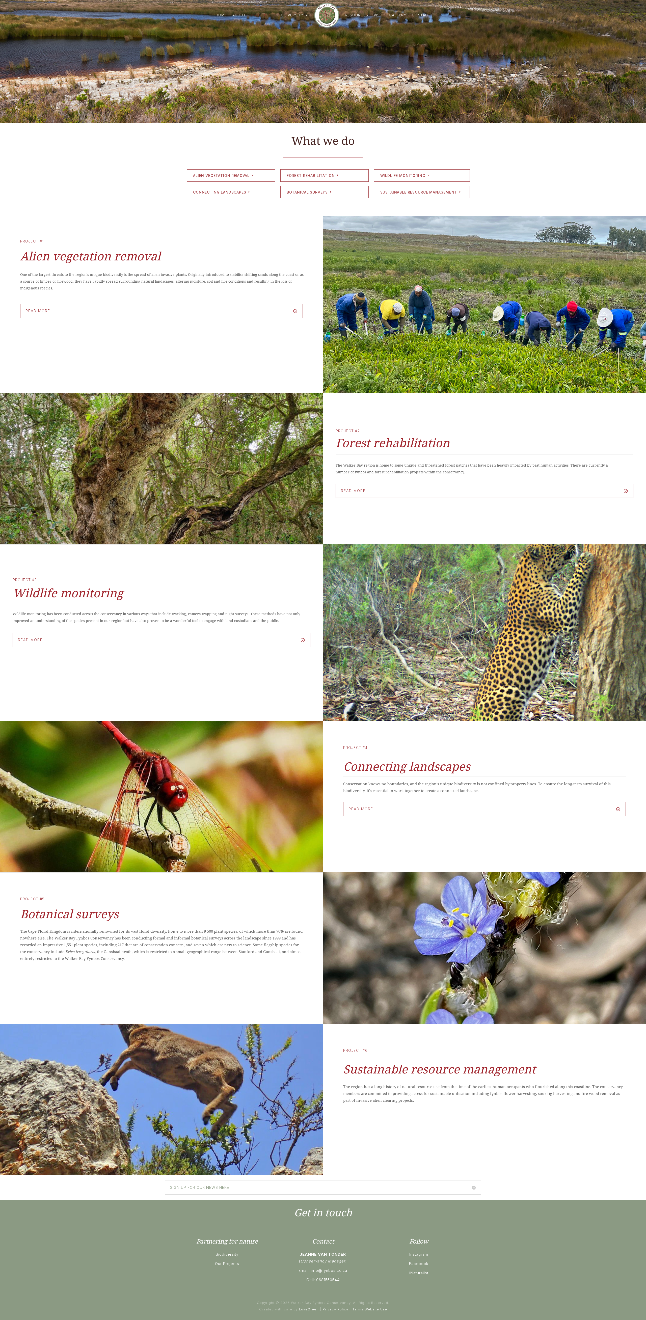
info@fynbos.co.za (329, 1270)
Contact (421, 15)
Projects (261, 15)
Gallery (397, 15)
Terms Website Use (369, 1309)
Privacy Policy (335, 1309)
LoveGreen (309, 1309)
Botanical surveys (307, 192)
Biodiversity (290, 15)
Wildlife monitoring (402, 175)
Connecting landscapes (219, 192)
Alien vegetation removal (221, 175)
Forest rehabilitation (311, 175)
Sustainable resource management (418, 192)
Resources (356, 15)
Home (221, 15)
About (239, 15)
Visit (378, 15)
